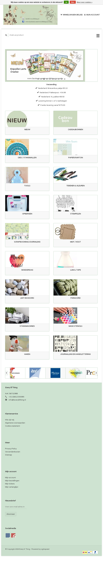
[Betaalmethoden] (85, 552)
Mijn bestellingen (12, 480)
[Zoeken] (6, 35)
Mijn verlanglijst (11, 487)
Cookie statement (12, 426)
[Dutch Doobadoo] (15, 373)
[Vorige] (6, 373)
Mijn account (93, 15)
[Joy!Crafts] (35, 373)
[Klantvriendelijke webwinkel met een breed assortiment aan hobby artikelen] (31, 15)
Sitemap (8, 455)
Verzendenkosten (12, 452)
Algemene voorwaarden (15, 423)
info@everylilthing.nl (17, 400)
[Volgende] (96, 373)
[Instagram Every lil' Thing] (13, 535)
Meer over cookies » (84, 2)
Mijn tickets (10, 484)
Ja (66, 2)
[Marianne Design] (55, 373)
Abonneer (11, 514)
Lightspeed (45, 549)
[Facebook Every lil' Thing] (8, 535)
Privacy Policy (11, 448)
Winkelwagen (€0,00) (72, 15)
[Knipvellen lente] (51, 65)
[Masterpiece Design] (76, 373)
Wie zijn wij (9, 420)
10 (64, 79)
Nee (72, 2)
